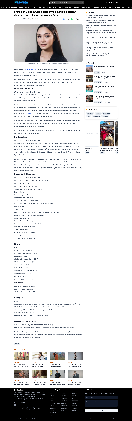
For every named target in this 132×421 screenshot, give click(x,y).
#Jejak (88, 116)
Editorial (110, 7)
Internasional (47, 7)
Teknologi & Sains (86, 7)
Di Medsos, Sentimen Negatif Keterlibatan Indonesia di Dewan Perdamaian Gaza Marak (101, 21)
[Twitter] (111, 2)
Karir (114, 418)
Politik (39, 7)
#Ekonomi (98, 113)
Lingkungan (53, 408)
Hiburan (103, 7)
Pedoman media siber (101, 418)
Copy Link (78, 19)
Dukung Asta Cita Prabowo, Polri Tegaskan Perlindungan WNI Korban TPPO (98, 54)
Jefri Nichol (29, 113)
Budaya (55, 7)
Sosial (61, 7)
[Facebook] (106, 2)
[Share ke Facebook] (64, 19)
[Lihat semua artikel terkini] (116, 63)
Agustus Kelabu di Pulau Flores (104, 66)
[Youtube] (114, 2)
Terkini (7, 7)
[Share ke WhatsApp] (72, 19)
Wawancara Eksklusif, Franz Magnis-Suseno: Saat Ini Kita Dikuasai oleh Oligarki (100, 16)
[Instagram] (109, 2)
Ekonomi (27, 7)
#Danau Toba (106, 113)
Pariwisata (75, 408)
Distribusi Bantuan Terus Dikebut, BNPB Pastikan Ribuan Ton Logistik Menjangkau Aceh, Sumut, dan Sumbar (100, 48)
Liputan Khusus (119, 7)
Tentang (110, 418)
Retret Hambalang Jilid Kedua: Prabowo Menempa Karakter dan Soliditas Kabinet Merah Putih (100, 38)
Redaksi (92, 418)
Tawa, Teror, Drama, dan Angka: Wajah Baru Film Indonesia (104, 87)
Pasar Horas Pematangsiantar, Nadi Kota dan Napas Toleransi (101, 26)
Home (2, 7)
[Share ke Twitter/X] (68, 19)
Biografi (17, 343)
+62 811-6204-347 (21, 402)
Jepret (74, 410)
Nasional (14, 7)
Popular (52, 415)
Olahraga (96, 7)
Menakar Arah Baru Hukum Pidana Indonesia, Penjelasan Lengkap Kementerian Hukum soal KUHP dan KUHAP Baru (101, 32)
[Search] (82, 2)
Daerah (20, 7)
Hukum (34, 7)
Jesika (37, 19)
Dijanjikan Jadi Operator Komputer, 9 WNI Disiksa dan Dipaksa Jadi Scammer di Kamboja (100, 43)
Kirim (101, 410)
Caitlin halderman (30, 69)
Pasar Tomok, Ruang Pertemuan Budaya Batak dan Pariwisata (104, 97)
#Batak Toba (105, 116)
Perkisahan (75, 405)
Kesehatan (68, 7)
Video (62, 410)
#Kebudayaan (96, 116)
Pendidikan (76, 7)
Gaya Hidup (64, 408)
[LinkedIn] (117, 2)
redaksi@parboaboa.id (22, 405)
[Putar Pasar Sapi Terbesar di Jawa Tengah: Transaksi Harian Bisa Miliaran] (107, 133)
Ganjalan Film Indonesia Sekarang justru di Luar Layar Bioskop (105, 77)
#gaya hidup (90, 113)
